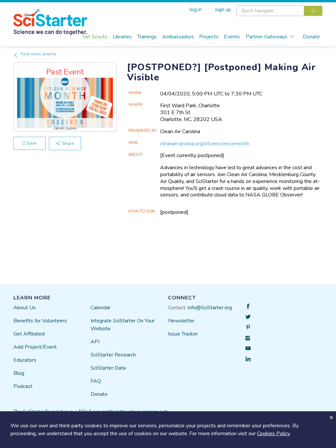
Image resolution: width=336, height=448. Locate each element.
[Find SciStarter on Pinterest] (248, 327)
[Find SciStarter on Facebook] (248, 306)
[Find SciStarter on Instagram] (248, 337)
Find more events (37, 54)
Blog (18, 373)
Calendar (101, 307)
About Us (24, 307)
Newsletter (181, 320)
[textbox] (270, 11)
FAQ (96, 381)
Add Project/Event (35, 347)
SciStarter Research (113, 354)
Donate (311, 36)
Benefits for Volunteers (40, 320)
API (95, 341)
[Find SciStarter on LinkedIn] (248, 358)
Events (232, 36)
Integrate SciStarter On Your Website (123, 324)
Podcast (22, 386)
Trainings (147, 36)
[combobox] (279, 11)
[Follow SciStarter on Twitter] (248, 316)
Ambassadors (178, 36)
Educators (24, 360)
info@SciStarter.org (210, 307)
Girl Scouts (95, 36)
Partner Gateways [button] (266, 36)
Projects (209, 36)
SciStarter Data (108, 368)
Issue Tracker (183, 333)
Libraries (122, 36)
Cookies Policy (273, 433)
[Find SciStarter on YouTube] (248, 348)
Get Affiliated (29, 333)
